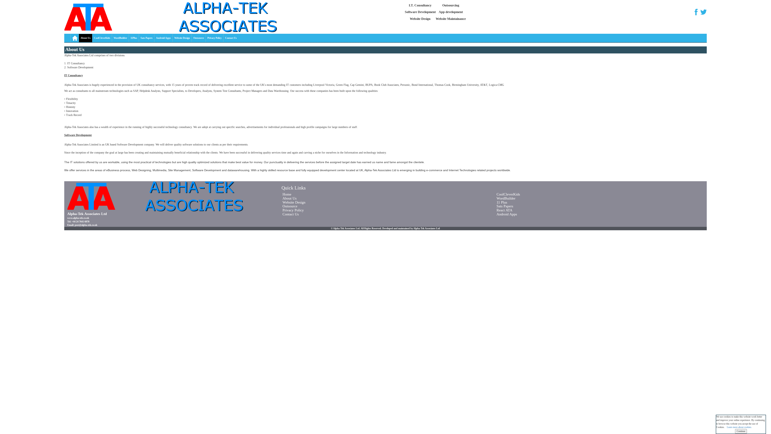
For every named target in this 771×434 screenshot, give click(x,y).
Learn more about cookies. (739, 427)
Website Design (182, 38)
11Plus (134, 38)
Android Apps (163, 38)
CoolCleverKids (102, 38)
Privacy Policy (214, 38)
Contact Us (231, 38)
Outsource (198, 38)
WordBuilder (120, 38)
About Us (86, 38)
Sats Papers (147, 38)
